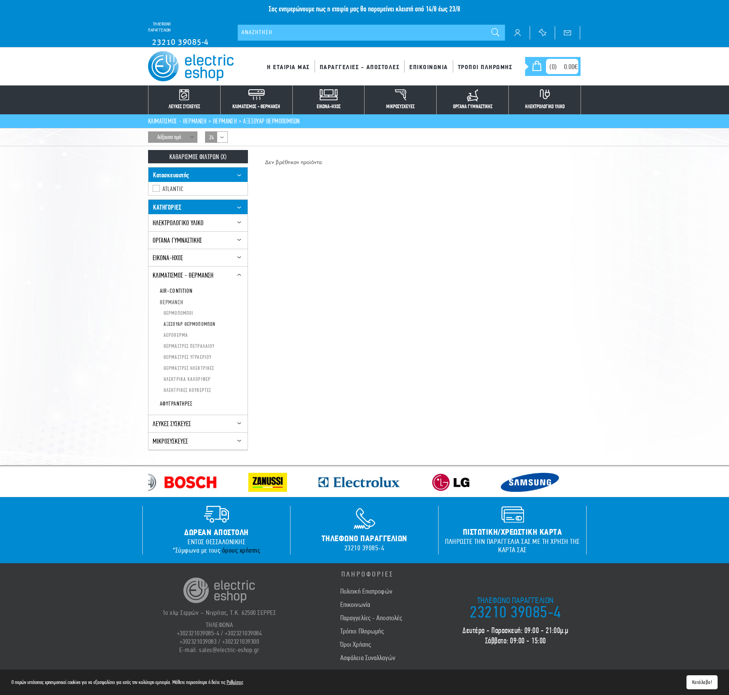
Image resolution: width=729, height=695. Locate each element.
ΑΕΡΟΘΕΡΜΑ (176, 335)
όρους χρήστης (241, 550)
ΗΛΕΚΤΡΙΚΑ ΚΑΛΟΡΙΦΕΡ (187, 379)
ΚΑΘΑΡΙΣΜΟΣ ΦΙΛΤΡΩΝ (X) (197, 157)
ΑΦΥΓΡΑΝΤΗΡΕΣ (176, 403)
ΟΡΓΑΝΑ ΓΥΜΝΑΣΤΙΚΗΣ (177, 240)
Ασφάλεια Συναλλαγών (367, 658)
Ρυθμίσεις (235, 682)
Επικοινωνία (355, 604)
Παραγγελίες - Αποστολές (371, 618)
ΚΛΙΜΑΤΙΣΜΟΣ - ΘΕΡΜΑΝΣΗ (177, 121)
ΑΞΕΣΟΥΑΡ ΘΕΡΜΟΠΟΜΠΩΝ (271, 121)
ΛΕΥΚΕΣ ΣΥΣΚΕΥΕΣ (172, 424)
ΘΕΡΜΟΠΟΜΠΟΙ (178, 313)
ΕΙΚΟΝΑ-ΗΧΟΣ (168, 258)
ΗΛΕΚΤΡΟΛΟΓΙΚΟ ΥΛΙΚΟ (178, 223)
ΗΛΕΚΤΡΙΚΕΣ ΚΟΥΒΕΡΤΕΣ (187, 390)
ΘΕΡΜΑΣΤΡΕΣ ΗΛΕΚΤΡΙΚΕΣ (189, 368)
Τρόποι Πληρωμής (362, 631)
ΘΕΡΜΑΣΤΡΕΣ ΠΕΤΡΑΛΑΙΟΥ (189, 346)
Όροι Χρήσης (355, 644)
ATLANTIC (173, 189)
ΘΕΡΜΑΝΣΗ (225, 121)
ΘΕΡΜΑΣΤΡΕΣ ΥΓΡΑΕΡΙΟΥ (187, 357)
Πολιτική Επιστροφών (366, 591)
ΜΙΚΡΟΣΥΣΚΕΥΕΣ (170, 441)
